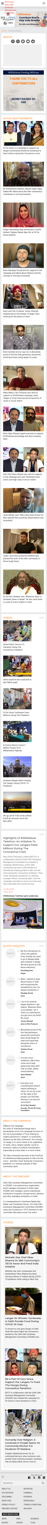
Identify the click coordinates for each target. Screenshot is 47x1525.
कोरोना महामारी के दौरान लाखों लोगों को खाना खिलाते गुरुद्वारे (17, 681)
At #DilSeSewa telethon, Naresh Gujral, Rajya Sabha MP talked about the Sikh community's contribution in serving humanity (22, 191)
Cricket (19, 1523)
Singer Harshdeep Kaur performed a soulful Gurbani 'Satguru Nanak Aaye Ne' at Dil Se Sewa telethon (22, 232)
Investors (6, 1501)
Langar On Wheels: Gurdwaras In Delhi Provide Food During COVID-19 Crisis (23, 1321)
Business (35, 1519)
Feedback (28, 1497)
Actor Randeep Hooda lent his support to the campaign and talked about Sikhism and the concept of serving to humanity (22, 273)
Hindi (18, 1519)
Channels (28, 1493)
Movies (5, 1523)
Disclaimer (7, 1497)
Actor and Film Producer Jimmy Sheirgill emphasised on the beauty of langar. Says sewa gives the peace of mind (21, 314)
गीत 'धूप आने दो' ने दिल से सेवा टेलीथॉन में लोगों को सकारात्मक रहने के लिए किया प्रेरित (17, 818)
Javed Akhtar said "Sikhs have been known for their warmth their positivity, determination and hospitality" (23, 518)
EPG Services (8, 1493)
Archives (28, 1509)
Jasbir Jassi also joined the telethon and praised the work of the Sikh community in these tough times (21, 558)
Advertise (28, 1489)
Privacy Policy (8, 1505)
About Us (6, 1489)
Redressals (29, 1501)
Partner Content (10, 1509)
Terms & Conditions (32, 1505)
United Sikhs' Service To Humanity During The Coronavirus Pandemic (13, 647)
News (4, 1519)
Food (33, 1523)
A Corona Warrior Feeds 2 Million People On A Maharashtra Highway (14, 748)
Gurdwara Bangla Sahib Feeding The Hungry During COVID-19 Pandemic (17, 783)
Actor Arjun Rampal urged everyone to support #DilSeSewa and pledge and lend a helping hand (23, 436)
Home (4, 31)
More (41, 618)
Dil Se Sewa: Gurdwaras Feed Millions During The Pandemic (16, 713)
